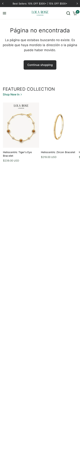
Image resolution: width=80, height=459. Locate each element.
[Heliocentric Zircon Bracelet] (59, 125)
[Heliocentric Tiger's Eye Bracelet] (21, 125)
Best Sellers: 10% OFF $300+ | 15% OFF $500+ (40, 3)
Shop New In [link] (11, 94)
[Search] (68, 13)
